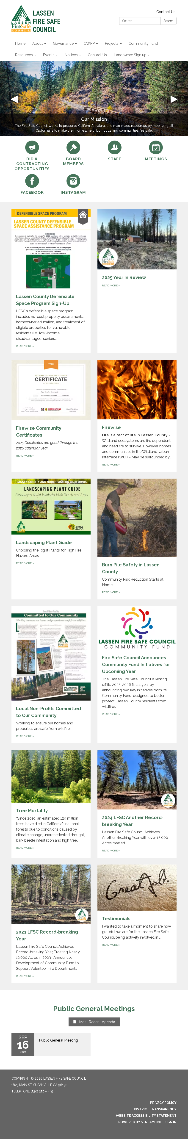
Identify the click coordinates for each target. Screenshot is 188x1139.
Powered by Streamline (140, 1122)
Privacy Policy (163, 1103)
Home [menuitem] (20, 43)
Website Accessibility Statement (146, 1115)
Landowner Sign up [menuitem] (130, 55)
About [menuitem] (37, 43)
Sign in (170, 1122)
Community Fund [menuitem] (143, 43)
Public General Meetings (94, 1009)
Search (168, 21)
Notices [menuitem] (71, 55)
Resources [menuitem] (24, 55)
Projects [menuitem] (112, 43)
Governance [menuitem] (63, 43)
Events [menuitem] (49, 55)
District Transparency (155, 1109)
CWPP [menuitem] (89, 43)
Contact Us (165, 12)
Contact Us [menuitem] (97, 55)
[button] (14, 98)
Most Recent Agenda (97, 1022)
